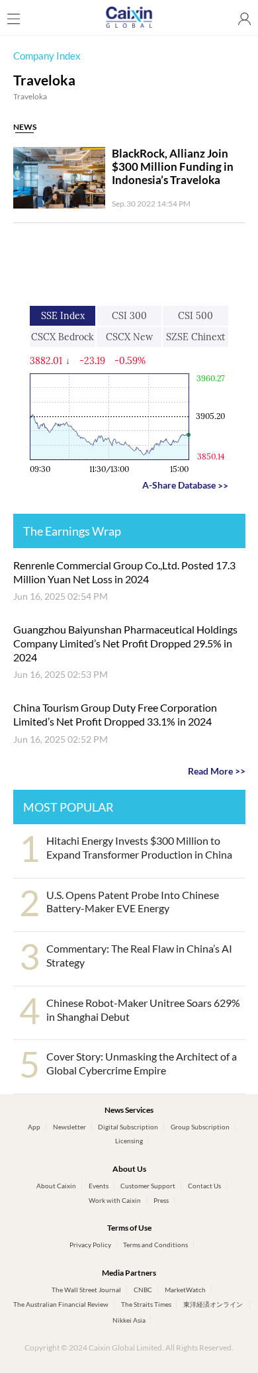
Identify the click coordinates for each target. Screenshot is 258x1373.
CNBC (143, 1290)
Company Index (47, 56)
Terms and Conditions (155, 1245)
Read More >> (216, 771)
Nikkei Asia (129, 1320)
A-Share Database (185, 485)
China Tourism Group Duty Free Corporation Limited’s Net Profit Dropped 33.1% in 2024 (115, 714)
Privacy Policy (90, 1245)
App (34, 1127)
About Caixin (56, 1186)
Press (161, 1200)
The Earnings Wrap (72, 531)
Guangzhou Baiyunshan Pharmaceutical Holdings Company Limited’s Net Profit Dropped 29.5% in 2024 (125, 643)
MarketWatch (185, 1290)
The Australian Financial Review (60, 1304)
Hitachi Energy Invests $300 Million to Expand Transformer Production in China (139, 847)
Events (98, 1186)
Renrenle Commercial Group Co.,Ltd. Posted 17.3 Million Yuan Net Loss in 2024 (124, 572)
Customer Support (147, 1186)
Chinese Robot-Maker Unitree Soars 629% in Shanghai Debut (143, 1009)
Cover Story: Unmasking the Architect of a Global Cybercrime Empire (141, 1063)
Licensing (129, 1141)
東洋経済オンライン (213, 1304)
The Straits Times (146, 1304)
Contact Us (204, 1186)
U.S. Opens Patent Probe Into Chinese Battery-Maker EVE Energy (132, 901)
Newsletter (69, 1127)
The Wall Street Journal (86, 1290)
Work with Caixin (115, 1200)
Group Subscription (200, 1127)
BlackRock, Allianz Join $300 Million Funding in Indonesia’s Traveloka (173, 167)
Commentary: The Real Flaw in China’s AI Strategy (139, 955)
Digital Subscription (128, 1127)
